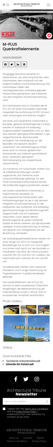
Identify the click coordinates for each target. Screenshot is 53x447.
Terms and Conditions (36, 408)
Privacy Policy (39, 441)
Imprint (40, 438)
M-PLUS (10, 74)
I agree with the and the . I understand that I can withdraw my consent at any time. (27, 412)
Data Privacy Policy (26, 411)
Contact (27, 438)
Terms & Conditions (17, 441)
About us (14, 438)
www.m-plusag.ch (12, 57)
